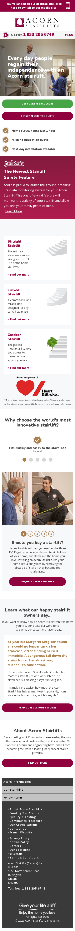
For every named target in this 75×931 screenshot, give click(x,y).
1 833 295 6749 (38, 34)
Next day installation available (34, 149)
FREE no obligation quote (30, 140)
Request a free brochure (37, 581)
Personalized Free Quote (37, 116)
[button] (24, 460)
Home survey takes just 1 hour (33, 131)
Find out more (37, 762)
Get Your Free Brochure (37, 103)
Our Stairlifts (13, 789)
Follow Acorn (12, 797)
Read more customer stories (37, 707)
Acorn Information (17, 781)
